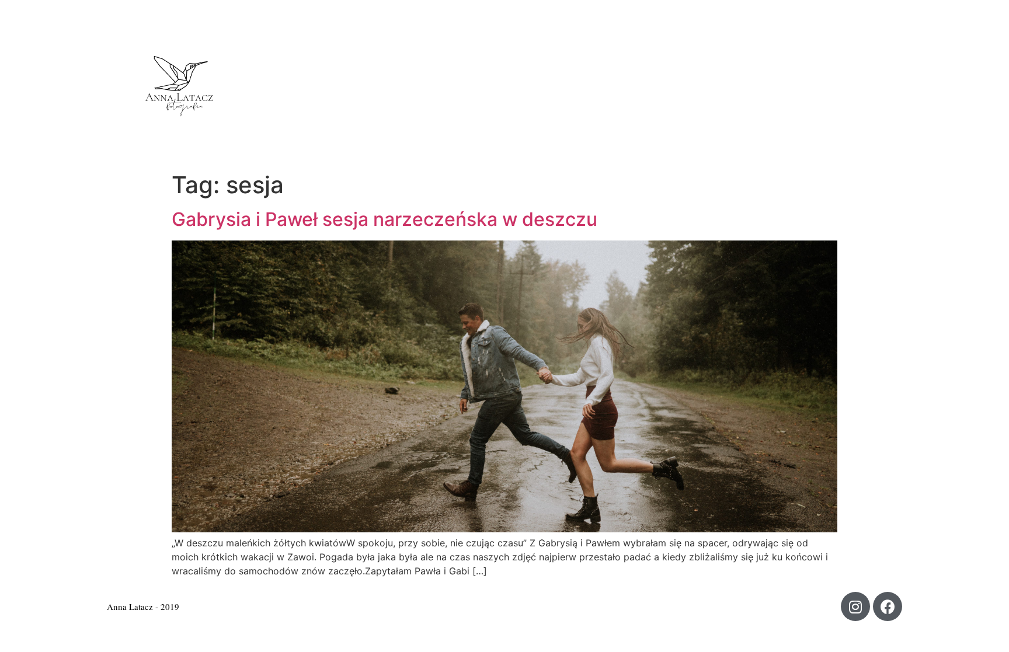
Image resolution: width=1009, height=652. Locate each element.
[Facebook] (887, 606)
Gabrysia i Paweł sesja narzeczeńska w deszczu (384, 219)
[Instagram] (855, 606)
